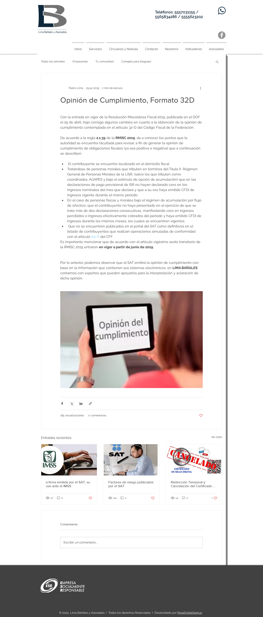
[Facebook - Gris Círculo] (221, 35)
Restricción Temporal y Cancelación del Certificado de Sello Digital (194, 484)
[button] (217, 61)
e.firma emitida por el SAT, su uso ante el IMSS (68, 484)
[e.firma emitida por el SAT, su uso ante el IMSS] (69, 459)
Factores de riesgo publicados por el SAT (130, 484)
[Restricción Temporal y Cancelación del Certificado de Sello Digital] (194, 459)
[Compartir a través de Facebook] (62, 403)
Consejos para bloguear (136, 61)
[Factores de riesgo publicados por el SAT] (131, 459)
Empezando (80, 61)
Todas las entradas (53, 61)
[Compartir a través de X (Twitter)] (71, 403)
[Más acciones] (200, 88)
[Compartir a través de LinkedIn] (81, 403)
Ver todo (216, 436)
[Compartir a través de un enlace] (90, 403)
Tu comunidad (104, 61)
